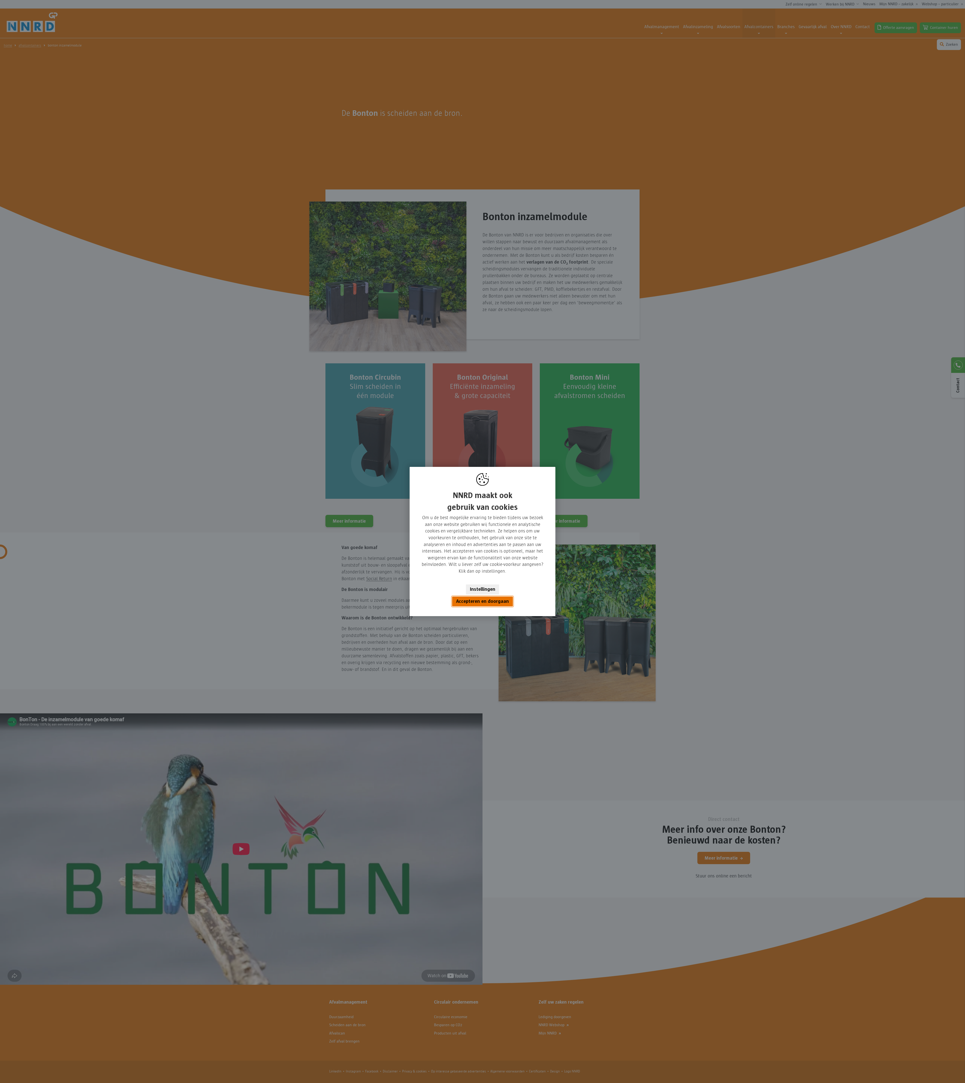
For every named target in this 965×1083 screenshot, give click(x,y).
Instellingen (482, 589)
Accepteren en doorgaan (482, 601)
